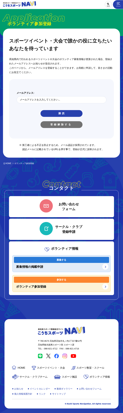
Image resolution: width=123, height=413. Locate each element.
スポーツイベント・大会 (51, 367)
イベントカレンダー (40, 388)
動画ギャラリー (64, 388)
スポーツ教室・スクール (90, 367)
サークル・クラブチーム (34, 376)
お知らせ (18, 388)
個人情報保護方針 (23, 394)
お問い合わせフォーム (90, 388)
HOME (21, 367)
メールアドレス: (25, 93)
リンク (42, 394)
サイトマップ (59, 394)
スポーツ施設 (69, 376)
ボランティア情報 (100, 376)
